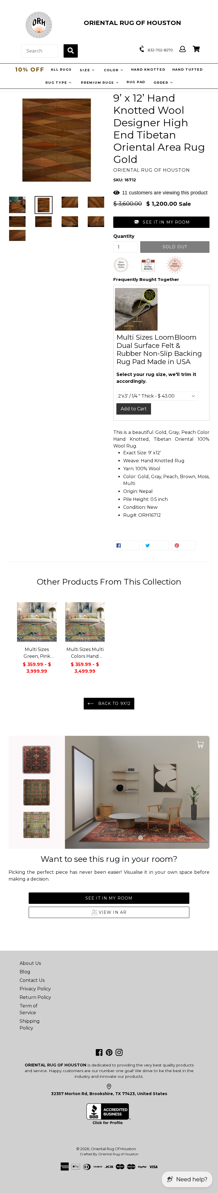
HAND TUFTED (187, 70)
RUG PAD (136, 82)
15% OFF (29, 69)
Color (112, 70)
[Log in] (182, 49)
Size (85, 70)
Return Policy (35, 997)
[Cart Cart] (196, 49)
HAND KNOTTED (148, 70)
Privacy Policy (35, 989)
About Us (30, 963)
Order (162, 83)
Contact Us (32, 980)
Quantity (124, 236)
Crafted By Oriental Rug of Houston (109, 1154)
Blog (25, 971)
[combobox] (39, 51)
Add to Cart (134, 408)
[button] (161, 222)
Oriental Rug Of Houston (113, 1148)
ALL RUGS (61, 70)
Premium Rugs (98, 83)
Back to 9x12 (114, 703)
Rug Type (56, 83)
